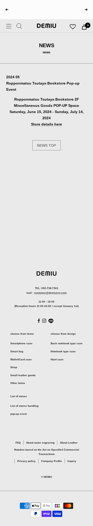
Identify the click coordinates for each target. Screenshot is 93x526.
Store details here (46, 124)
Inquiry (71, 461)
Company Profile (51, 461)
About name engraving (40, 442)
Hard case (57, 359)
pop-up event (18, 413)
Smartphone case (21, 343)
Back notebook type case (67, 343)
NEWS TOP (46, 145)
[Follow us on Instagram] (44, 321)
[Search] (19, 27)
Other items (17, 383)
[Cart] (84, 27)
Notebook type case (63, 351)
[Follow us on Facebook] (39, 321)
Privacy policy (26, 461)
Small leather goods (23, 375)
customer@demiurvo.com (50, 292)
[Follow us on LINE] (50, 321)
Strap (13, 367)
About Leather (69, 442)
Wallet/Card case (21, 359)
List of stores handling (24, 405)
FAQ (18, 442)
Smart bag (16, 351)
